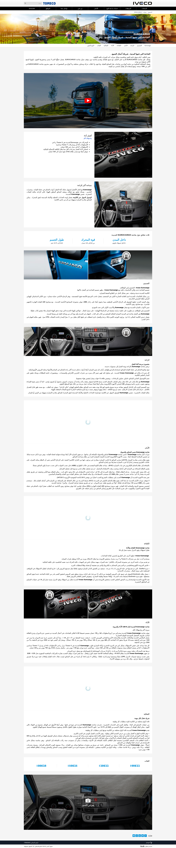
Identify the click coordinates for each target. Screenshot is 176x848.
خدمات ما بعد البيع (112, 8)
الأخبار (96, 8)
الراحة (132, 45)
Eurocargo (138, 12)
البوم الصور (90, 45)
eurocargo (148, 45)
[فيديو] (88, 100)
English (32, 8)
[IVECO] (142, 3)
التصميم (139, 45)
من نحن (80, 8)
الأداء (112, 45)
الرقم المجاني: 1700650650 (31, 840)
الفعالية (106, 45)
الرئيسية (150, 12)
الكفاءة (119, 45)
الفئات (99, 45)
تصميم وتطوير (148, 844)
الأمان (126, 45)
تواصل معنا (64, 8)
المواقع (48, 8)
